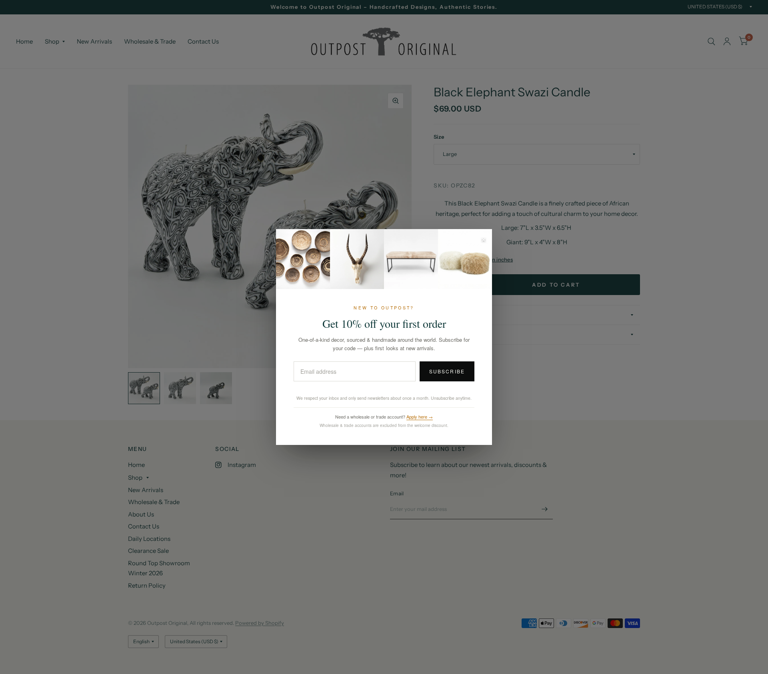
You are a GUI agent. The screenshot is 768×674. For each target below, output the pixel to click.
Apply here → (419, 416)
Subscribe (447, 371)
